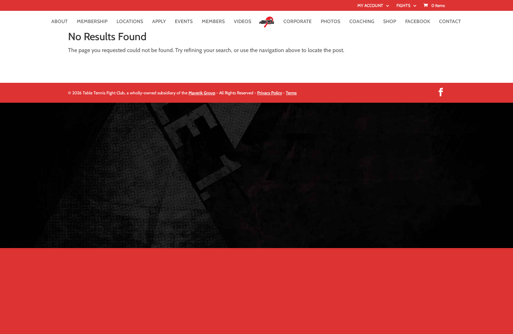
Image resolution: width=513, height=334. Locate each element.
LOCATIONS (130, 21)
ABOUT (59, 21)
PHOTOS (330, 21)
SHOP (389, 21)
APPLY (159, 21)
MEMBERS (213, 21)
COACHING (361, 21)
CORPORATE (297, 21)
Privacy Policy (269, 92)
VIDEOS (242, 21)
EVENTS (184, 21)
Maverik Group (201, 92)
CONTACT (450, 21)
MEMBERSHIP (92, 21)
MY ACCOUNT (370, 5)
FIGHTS (403, 5)
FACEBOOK (417, 21)
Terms (291, 92)
